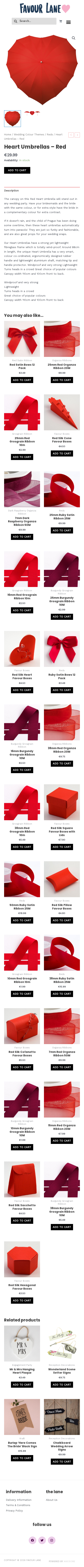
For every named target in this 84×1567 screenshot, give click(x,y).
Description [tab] (11, 190)
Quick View (22, 353)
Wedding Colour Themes (29, 134)
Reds (50, 134)
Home (7, 134)
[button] (68, 22)
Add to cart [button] (22, 379)
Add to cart (17, 170)
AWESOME (69, 1561)
